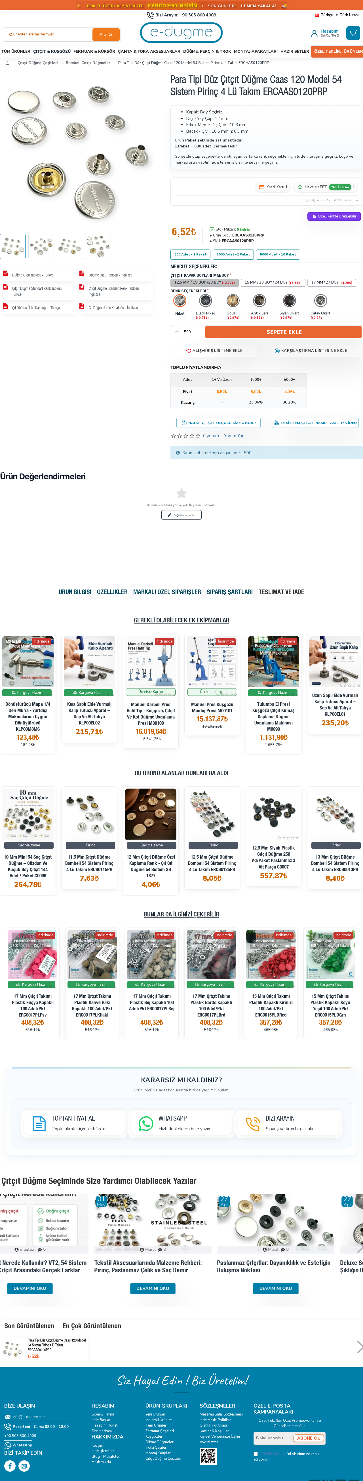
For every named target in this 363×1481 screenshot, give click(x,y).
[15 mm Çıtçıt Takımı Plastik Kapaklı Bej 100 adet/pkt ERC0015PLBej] (60, 954)
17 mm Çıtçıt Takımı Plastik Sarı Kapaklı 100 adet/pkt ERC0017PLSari (298, 1003)
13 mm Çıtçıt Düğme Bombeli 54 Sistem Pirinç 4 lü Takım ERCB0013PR (89, 863)
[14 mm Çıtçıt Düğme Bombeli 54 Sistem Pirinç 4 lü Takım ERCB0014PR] (150, 814)
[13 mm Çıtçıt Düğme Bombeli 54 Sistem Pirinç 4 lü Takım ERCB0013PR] (89, 814)
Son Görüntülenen (29, 1326)
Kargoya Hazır (29, 692)
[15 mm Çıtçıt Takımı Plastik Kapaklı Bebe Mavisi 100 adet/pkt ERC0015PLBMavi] (120, 954)
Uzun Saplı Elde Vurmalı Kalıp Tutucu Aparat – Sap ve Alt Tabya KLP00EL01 (335, 705)
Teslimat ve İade (281, 593)
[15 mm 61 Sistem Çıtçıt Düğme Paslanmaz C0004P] (273, 814)
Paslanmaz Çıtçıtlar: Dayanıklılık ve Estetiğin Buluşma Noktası (302, 1267)
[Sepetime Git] (353, 33)
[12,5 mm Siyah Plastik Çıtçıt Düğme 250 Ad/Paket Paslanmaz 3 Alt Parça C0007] (28, 814)
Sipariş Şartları (230, 593)
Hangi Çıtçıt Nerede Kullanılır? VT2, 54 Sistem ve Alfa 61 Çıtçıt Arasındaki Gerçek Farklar (57, 1267)
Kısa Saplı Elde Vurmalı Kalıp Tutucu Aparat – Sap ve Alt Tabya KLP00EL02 (89, 714)
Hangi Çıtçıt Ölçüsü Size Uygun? (223, 422)
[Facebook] (10, 1466)
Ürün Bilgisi (75, 593)
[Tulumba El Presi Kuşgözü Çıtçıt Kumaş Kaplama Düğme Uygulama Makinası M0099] (273, 661)
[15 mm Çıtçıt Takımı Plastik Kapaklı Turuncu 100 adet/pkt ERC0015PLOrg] (179, 954)
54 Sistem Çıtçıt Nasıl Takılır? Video (318, 422)
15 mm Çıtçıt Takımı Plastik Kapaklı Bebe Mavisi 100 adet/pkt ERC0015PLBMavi (120, 1006)
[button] (283, 332)
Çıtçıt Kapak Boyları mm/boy (199, 276)
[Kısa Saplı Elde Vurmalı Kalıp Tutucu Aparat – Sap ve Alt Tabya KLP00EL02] (89, 661)
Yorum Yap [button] (234, 436)
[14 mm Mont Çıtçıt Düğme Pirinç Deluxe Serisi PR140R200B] (212, 814)
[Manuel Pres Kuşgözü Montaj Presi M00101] (212, 661)
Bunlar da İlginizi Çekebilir (181, 915)
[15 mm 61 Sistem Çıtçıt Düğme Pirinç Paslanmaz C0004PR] (335, 814)
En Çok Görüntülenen (92, 1326)
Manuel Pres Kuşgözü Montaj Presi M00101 (212, 708)
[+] (198, 332)
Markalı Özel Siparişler (167, 593)
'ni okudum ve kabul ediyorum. (287, 1457)
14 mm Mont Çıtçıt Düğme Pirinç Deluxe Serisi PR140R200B (212, 863)
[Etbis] (208, 1456)
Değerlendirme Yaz (185, 515)
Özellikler (112, 593)
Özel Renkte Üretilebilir (337, 216)
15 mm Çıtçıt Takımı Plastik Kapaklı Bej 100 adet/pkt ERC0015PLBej (60, 1003)
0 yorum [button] (211, 436)
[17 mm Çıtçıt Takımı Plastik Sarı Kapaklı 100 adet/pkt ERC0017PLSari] (298, 954)
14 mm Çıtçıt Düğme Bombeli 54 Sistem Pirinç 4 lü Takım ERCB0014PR (151, 863)
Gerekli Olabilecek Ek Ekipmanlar (181, 621)
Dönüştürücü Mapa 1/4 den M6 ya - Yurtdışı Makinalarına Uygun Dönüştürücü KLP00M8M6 (27, 717)
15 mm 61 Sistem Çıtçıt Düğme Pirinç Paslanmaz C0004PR (335, 863)
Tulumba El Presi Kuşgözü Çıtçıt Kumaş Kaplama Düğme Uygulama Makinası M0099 (273, 717)
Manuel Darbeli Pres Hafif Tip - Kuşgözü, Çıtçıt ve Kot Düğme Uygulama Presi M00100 (151, 714)
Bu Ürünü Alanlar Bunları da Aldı (181, 774)
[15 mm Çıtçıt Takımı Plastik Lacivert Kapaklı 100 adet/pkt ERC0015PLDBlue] (239, 954)
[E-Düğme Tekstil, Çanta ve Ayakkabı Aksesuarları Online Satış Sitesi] (7, 62)
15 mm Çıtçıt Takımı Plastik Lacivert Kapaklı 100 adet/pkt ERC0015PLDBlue (239, 1006)
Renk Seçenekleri (188, 291)
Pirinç (90, 845)
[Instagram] (24, 1466)
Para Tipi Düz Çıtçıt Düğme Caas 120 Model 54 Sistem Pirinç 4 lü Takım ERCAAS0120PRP (57, 1345)
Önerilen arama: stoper (33, 34)
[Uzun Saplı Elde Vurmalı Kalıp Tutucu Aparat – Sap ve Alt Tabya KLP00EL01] (335, 661)
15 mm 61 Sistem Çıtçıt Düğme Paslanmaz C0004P (274, 854)
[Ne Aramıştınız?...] (106, 34)
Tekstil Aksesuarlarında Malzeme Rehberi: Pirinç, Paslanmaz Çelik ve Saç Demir (176, 1267)
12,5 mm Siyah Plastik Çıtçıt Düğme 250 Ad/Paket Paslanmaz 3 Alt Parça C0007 (28, 858)
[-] (177, 332)
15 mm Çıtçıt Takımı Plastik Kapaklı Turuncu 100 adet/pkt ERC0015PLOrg (180, 1006)
